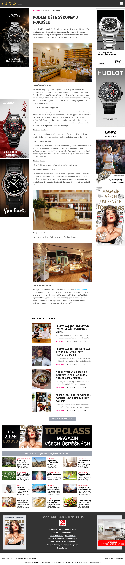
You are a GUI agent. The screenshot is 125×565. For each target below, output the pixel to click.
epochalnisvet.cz (83, 485)
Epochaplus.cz (70, 529)
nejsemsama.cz (83, 472)
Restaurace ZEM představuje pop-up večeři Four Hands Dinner (72, 328)
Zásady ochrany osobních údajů (26, 559)
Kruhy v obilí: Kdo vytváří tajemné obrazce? (23, 475)
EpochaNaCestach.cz (56, 539)
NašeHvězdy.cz (71, 539)
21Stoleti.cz (56, 532)
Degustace (37, 11)
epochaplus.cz (52, 499)
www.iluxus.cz (7, 559)
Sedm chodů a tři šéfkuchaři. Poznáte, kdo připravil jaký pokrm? (73, 398)
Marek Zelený (72, 342)
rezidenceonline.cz (23, 499)
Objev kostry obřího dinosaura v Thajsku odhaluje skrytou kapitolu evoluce (54, 461)
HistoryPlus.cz (70, 535)
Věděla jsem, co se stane (54, 475)
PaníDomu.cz (55, 542)
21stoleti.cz (50, 458)
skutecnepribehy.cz (53, 472)
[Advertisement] (14, 82)
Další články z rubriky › (62, 419)
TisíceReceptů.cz (68, 542)
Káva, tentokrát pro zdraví (84, 461)
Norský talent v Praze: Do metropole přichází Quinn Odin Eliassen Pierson (71, 375)
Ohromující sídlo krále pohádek (23, 501)
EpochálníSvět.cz (56, 535)
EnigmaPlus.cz (67, 532)
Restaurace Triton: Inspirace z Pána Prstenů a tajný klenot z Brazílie (73, 352)
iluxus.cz (19, 485)
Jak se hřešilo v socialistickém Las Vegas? (53, 488)
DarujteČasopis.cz (71, 545)
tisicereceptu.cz (83, 499)
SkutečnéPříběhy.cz (54, 545)
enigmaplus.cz (21, 472)
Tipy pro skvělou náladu (84, 475)
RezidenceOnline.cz (56, 529)
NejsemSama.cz (62, 548)
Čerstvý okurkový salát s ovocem (84, 501)
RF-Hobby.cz (118, 559)
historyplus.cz (51, 485)
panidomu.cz (82, 458)
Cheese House (81, 289)
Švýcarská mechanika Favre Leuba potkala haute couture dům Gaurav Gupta (23, 488)
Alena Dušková (57, 11)
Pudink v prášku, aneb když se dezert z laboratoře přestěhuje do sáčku (53, 501)
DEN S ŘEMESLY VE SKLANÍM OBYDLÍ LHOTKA (23, 461)
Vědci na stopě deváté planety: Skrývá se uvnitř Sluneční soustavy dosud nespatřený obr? (84, 488)
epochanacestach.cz (23, 458)
